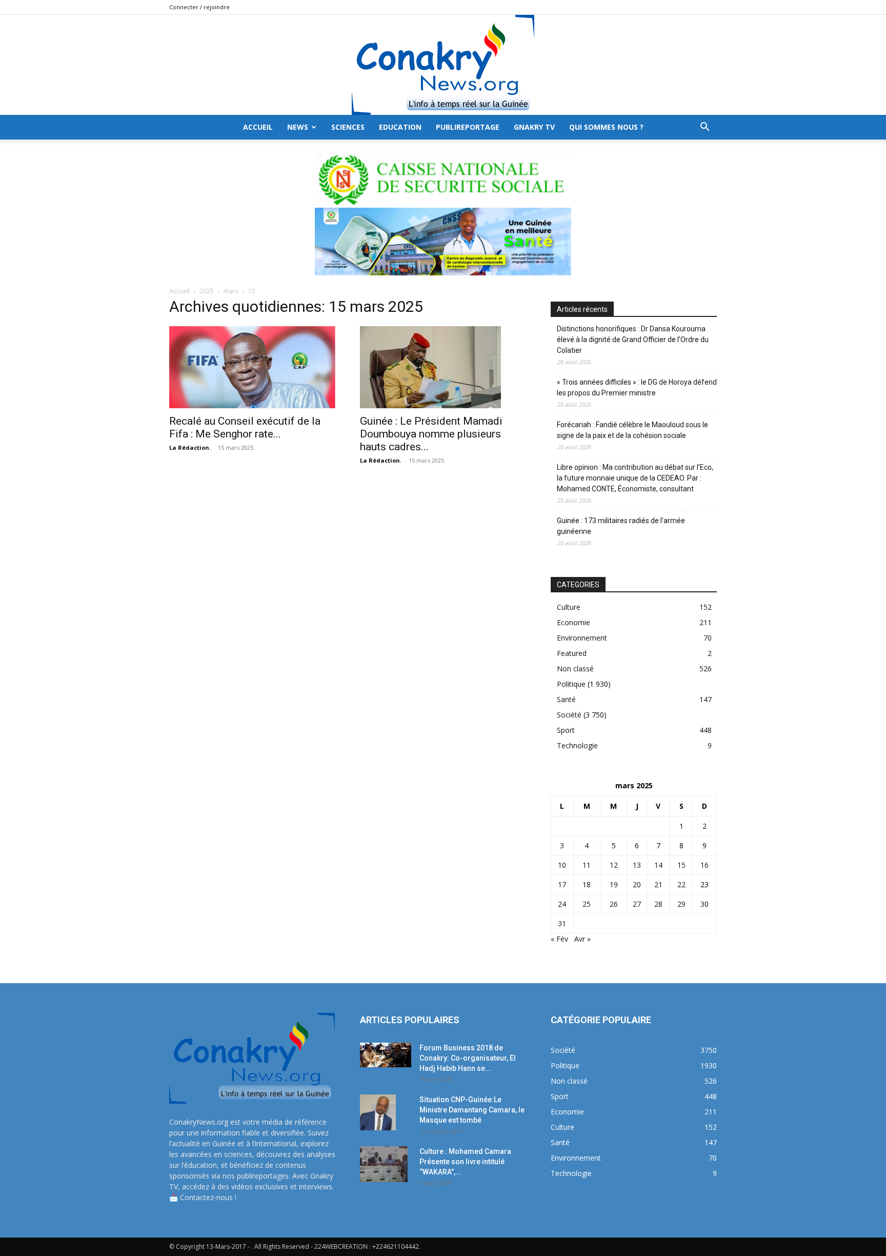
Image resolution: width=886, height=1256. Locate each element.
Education (400, 127)
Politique (571, 684)
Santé (566, 699)
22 (681, 884)
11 (586, 865)
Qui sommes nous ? (606, 127)
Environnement (582, 638)
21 (658, 884)
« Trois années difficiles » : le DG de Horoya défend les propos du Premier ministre (637, 387)
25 (586, 904)
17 (562, 884)
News (297, 127)
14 (658, 865)
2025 (206, 291)
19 (614, 884)
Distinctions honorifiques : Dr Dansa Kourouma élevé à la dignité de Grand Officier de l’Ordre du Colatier (633, 339)
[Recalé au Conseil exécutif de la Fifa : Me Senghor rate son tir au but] (252, 367)
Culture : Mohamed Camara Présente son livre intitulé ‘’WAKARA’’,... (465, 1161)
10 (562, 865)
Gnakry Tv (534, 127)
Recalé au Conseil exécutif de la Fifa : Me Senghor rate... (244, 427)
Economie (573, 622)
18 (586, 884)
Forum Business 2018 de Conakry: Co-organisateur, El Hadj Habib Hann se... (467, 1058)
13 (637, 865)
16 (704, 865)
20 (637, 884)
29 (681, 904)
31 (562, 923)
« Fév (559, 939)
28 (658, 904)
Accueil (179, 291)
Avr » (582, 939)
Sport (566, 730)
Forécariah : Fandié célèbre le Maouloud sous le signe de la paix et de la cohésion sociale (632, 430)
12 (614, 865)
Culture (568, 607)
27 (637, 904)
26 (614, 904)
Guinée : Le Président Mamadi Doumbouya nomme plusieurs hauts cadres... (431, 434)
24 (562, 904)
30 (704, 904)
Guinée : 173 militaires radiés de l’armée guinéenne (621, 525)
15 (681, 865)
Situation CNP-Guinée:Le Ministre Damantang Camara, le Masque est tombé (472, 1109)
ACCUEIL (258, 127)
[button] (704, 128)
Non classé (575, 668)
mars (231, 291)
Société (569, 715)
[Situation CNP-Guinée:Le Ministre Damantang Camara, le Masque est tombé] (378, 1112)
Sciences (348, 127)
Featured (572, 653)
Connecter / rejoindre (199, 7)
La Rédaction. (190, 447)
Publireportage (467, 127)
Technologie (577, 745)
